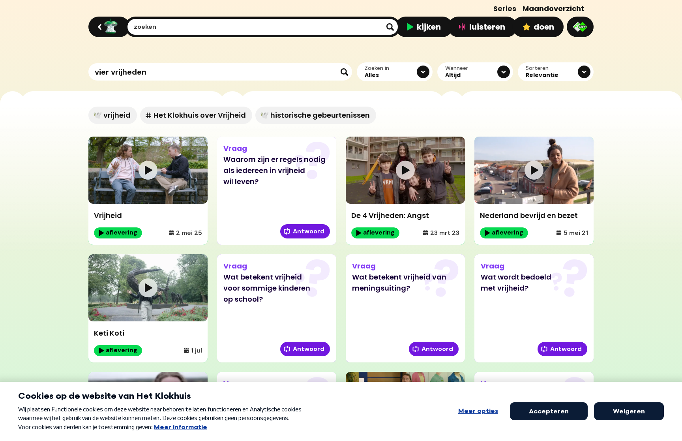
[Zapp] (580, 27)
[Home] (107, 27)
